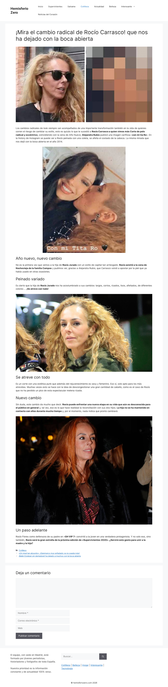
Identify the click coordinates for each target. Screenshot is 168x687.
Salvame (71, 6)
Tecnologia (67, 668)
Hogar (85, 665)
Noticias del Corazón (47, 14)
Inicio (40, 6)
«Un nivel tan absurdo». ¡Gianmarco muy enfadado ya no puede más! (49, 553)
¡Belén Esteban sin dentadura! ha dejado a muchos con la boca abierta (50, 556)
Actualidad (99, 6)
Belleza (112, 6)
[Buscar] (103, 656)
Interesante (126, 6)
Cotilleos (85, 6)
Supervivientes (55, 6)
